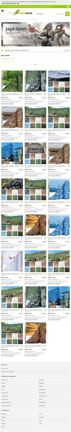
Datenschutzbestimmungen (9, 3)
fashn (3, 427)
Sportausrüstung (6, 405)
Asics (40, 414)
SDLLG (5, 96)
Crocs (40, 423)
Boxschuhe (4, 380)
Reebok (3, 423)
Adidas (3, 417)
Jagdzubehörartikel (19, 19)
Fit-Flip (41, 399)
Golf (2, 389)
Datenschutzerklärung (7, 371)
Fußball (3, 386)
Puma (3, 420)
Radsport (41, 380)
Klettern (41, 386)
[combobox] (45, 14)
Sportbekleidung (6, 402)
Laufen (3, 383)
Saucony (41, 417)
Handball (41, 383)
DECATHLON (42, 402)
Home (3, 19)
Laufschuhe (4, 393)
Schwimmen (42, 389)
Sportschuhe (5, 399)
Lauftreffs (42, 405)
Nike (40, 420)
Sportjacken (42, 393)
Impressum (4, 368)
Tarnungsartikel (31, 19)
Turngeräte (4, 396)
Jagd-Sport (9, 19)
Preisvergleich (43, 396)
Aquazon (3, 414)
